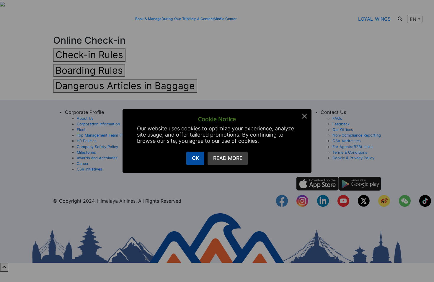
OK (195, 158)
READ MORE (227, 158)
